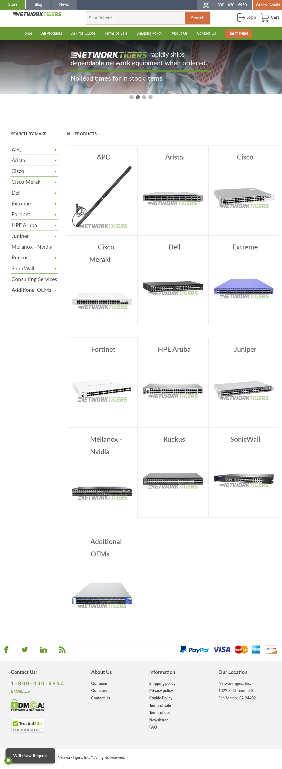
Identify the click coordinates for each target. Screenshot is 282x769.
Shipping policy (162, 684)
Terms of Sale (116, 33)
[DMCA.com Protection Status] (27, 704)
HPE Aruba (24, 225)
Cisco (18, 171)
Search (198, 18)
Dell (16, 193)
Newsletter (158, 720)
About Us (180, 33)
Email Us (20, 692)
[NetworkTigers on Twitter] (24, 651)
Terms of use (159, 713)
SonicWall (23, 268)
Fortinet (21, 214)
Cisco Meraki (27, 182)
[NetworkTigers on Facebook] (6, 651)
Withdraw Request (30, 756)
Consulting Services (34, 279)
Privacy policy (161, 691)
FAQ (153, 727)
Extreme (21, 204)
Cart (274, 17)
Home (26, 33)
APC (17, 150)
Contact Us (206, 33)
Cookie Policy (160, 698)
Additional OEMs (31, 290)
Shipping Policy (149, 33)
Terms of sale (160, 706)
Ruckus (20, 257)
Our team (99, 684)
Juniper (20, 236)
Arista (18, 160)
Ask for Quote (83, 33)
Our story (99, 691)
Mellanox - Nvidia (32, 247)
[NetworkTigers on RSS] (62, 651)
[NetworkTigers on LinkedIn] (43, 651)
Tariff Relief (238, 33)
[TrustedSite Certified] (27, 726)
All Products (51, 33)
